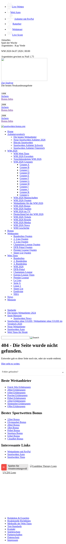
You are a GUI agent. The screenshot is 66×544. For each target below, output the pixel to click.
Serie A (17, 283)
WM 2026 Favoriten (23, 156)
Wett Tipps (12, 255)
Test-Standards (14, 526)
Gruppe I (24, 186)
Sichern (5, 96)
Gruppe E (24, 175)
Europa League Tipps (24, 275)
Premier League (21, 277)
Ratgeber (17, 24)
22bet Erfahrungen (16, 401)
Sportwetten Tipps (16, 457)
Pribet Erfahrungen (16, 398)
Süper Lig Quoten (22, 252)
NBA (16, 294)
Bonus (10, 230)
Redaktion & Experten (18, 518)
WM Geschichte (21, 228)
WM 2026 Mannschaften (26, 197)
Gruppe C (24, 170)
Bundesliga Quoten (23, 236)
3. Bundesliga (20, 264)
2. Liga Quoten (21, 239)
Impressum (12, 540)
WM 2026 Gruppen (23, 162)
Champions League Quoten (27, 244)
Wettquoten (12, 233)
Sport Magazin (14, 315)
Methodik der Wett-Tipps (19, 523)
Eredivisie (18, 291)
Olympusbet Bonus (16, 422)
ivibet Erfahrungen (16, 392)
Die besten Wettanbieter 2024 (21, 313)
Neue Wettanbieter (16, 326)
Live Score (17, 35)
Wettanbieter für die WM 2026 (28, 203)
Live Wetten (18, 6)
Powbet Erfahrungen (17, 395)
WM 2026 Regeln (22, 219)
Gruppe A (24, 164)
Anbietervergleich (16, 134)
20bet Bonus (13, 425)
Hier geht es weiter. (10, 363)
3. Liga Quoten (21, 241)
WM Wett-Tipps (21, 153)
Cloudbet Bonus (15, 438)
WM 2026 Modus (22, 222)
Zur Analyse (7, 82)
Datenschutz (13, 537)
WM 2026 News (22, 225)
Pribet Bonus (13, 430)
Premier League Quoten (25, 250)
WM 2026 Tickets (22, 217)
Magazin (11, 299)
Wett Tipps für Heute (17, 332)
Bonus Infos (7, 99)
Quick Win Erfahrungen (19, 387)
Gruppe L (24, 195)
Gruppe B (24, 167)
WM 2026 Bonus (22, 206)
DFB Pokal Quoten (23, 247)
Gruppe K (24, 192)
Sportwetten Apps (16, 329)
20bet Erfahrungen (16, 390)
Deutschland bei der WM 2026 (28, 214)
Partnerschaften (14, 534)
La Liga (17, 280)
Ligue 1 (17, 286)
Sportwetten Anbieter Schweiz (28, 145)
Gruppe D (24, 173)
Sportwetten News (22, 318)
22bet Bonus (13, 419)
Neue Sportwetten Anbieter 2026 (29, 139)
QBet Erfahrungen (16, 406)
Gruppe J (24, 189)
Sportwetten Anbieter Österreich (29, 148)
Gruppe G (24, 181)
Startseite (11, 310)
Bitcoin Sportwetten (23, 142)
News (10, 297)
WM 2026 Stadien (22, 208)
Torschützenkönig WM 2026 (27, 159)
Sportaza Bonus (15, 433)
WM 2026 (12, 150)
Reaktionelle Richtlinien (19, 520)
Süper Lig (18, 288)
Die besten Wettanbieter (25, 137)
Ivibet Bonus (13, 436)
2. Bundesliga (20, 261)
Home (10, 131)
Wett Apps (15, 12)
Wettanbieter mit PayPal (19, 451)
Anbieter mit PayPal (24, 19)
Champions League (23, 272)
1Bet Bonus (13, 427)
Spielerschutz (13, 532)
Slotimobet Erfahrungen (19, 403)
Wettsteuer (17, 29)
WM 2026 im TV (22, 211)
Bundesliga (19, 258)
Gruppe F (24, 178)
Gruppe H (24, 184)
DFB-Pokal (19, 269)
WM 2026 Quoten (22, 200)
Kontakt (11, 529)
